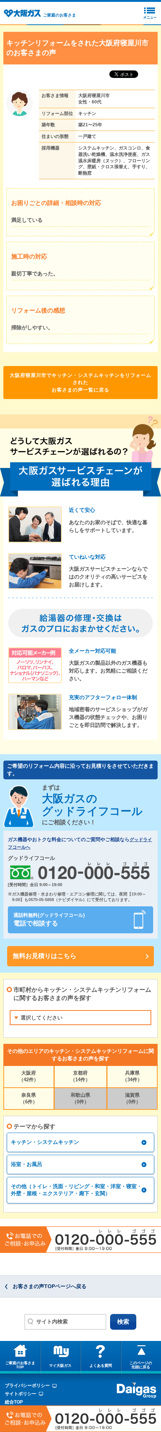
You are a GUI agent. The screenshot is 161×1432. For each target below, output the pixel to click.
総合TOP (14, 1402)
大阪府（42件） (29, 1076)
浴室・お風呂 (26, 1164)
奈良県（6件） (28, 1098)
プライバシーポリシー (27, 1385)
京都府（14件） (80, 1076)
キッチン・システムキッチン (45, 1142)
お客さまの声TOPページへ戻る (49, 1286)
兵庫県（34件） (132, 1076)
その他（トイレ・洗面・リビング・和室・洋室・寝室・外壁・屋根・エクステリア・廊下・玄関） (76, 1190)
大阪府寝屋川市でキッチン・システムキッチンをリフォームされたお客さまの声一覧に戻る (80, 382)
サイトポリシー (20, 1393)
